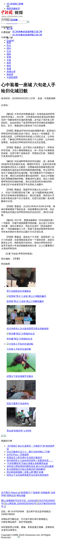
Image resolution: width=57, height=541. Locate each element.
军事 (9, 57)
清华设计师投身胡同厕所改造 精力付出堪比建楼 (30, 466)
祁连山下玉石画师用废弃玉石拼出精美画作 (28, 475)
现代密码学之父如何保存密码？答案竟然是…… (30, 460)
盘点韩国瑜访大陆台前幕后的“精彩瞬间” (26, 469)
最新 (9, 42)
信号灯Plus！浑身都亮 (18, 454)
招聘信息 (11, 495)
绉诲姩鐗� (12, 20)
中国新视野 (12, 77)
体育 (9, 63)
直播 (9, 68)
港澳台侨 (11, 71)
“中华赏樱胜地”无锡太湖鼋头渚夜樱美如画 (27, 463)
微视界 (10, 74)
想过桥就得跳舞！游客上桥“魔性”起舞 (25, 472)
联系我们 (25, 492)
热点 (9, 45)
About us (15, 492)
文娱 (9, 60)
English (10, 40)
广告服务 (35, 492)
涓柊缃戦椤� (15, 4)
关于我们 (5, 492)
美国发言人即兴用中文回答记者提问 (24, 457)
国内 (9, 48)
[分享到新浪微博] (13, 105)
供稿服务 (45, 492)
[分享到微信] (22, 105)
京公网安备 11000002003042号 (20, 503)
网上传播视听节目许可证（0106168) (20, 500)
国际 (9, 54)
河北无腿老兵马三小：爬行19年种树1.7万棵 (28, 452)
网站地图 (21, 495)
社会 (9, 51)
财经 (9, 66)
